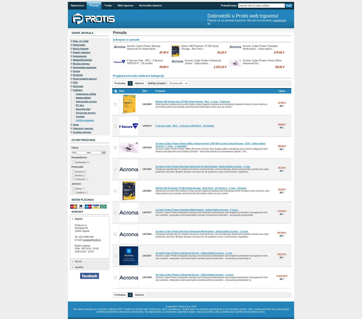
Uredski (80, 116)
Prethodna (120, 83)
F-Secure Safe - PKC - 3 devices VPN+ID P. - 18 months (145, 62)
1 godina (81, 192)
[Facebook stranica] (89, 278)
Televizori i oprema (83, 128)
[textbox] (261, 5)
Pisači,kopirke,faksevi (85, 79)
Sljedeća (139, 83)
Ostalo (76, 71)
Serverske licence (86, 113)
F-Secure (81, 179)
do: (88, 152)
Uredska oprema (82, 132)
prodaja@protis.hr (92, 240)
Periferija (78, 75)
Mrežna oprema (81, 63)
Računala (78, 86)
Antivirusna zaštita (86, 94)
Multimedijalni (83, 98)
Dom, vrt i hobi (80, 41)
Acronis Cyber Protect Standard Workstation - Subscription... (260, 47)
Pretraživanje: (229, 5)
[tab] (89, 219)
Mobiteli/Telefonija (82, 60)
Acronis (80, 172)
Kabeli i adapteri (81, 52)
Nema (80, 188)
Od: (74, 152)
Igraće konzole (81, 48)
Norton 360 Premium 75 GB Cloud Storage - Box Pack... (199, 47)
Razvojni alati (83, 109)
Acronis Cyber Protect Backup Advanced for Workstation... (143, 47)
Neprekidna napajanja (84, 67)
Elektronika (79, 45)
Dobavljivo (82, 162)
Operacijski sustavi (86, 101)
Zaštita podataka (85, 120)
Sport (76, 124)
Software (78, 90)
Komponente (80, 56)
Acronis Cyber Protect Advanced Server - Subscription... (203, 62)
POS (75, 82)
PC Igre (80, 105)
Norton (80, 175)
